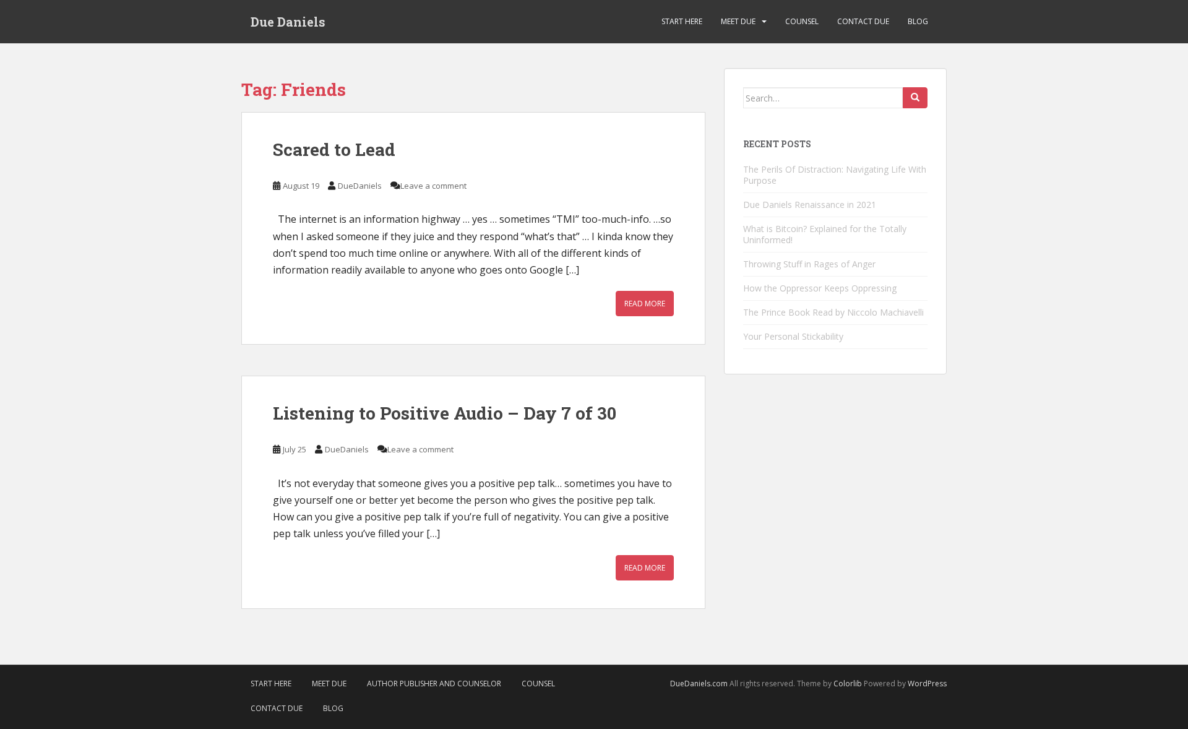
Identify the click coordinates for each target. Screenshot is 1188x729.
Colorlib (847, 683)
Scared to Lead (334, 149)
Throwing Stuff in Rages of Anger (809, 264)
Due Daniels (288, 22)
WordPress (927, 683)
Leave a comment (433, 185)
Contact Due (863, 21)
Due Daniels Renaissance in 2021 (809, 204)
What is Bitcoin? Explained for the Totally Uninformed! (824, 234)
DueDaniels (360, 185)
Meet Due (738, 21)
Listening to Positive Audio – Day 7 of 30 (444, 413)
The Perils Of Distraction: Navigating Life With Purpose (834, 174)
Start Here (681, 21)
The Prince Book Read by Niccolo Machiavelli (833, 312)
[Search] (915, 97)
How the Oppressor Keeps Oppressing (820, 288)
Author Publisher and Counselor (434, 683)
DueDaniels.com (699, 683)
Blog (918, 21)
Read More (644, 303)
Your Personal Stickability (793, 336)
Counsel (802, 21)
